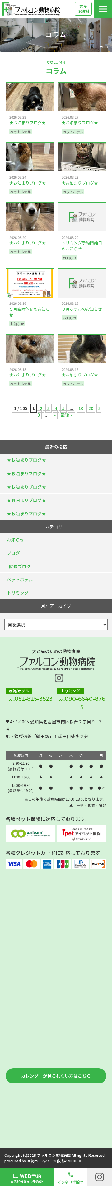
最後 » (66, 415)
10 (80, 408)
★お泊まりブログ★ (26, 460)
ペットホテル (20, 579)
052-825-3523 (34, 699)
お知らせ (15, 539)
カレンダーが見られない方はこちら (56, 1076)
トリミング (18, 593)
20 (90, 408)
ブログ (13, 553)
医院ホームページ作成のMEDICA (54, 1160)
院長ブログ (20, 566)
